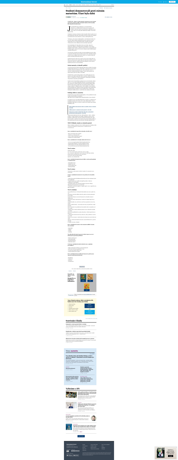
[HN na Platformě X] (71, 450)
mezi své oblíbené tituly (88, 294)
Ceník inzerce (84, 450)
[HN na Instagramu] (74, 450)
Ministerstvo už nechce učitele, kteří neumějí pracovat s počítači (80, 338)
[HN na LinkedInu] (76, 450)
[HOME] (64, 5)
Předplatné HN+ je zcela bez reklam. (92, 318)
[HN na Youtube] (78, 450)
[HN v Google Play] (70, 455)
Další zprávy (81, 436)
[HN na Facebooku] (73, 450)
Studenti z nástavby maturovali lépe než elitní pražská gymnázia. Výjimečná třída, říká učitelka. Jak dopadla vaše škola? (86, 369)
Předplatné (172, 1)
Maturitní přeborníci (70, 368)
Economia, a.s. (72, 445)
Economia (84, 447)
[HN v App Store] (76, 455)
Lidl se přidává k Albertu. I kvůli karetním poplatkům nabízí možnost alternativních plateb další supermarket (87, 393)
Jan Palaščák (68, 414)
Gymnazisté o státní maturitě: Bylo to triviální (76, 324)
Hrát (83, 280)
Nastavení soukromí (93, 447)
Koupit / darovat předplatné (106, 444)
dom (72, 16)
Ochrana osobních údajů (94, 444)
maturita (74, 351)
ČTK (73, 16)
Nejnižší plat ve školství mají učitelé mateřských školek (78, 331)
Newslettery (103, 447)
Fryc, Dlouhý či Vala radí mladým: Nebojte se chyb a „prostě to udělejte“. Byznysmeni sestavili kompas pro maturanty (80, 357)
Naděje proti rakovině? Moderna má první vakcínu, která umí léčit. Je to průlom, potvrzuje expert (87, 405)
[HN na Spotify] (77, 450)
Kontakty (84, 444)
